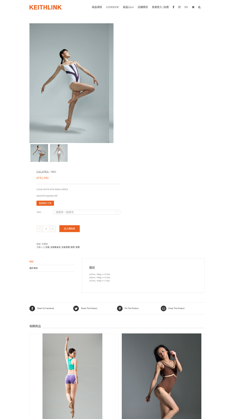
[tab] (52, 261)
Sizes (39, 212)
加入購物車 (69, 228)
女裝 (47, 247)
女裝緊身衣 (55, 247)
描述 (31, 261)
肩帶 (73, 247)
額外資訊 (33, 268)
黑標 (77, 247)
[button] (199, 7)
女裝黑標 (65, 247)
